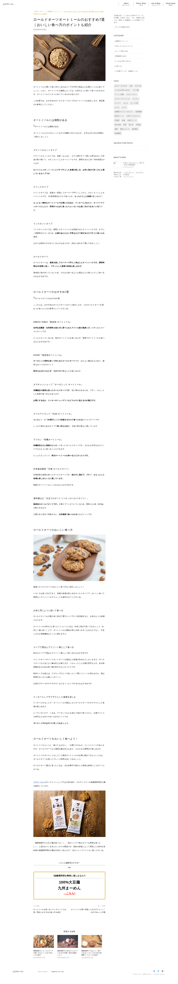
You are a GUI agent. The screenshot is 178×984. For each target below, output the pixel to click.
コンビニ (135, 99)
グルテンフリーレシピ (122, 99)
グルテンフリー (131, 94)
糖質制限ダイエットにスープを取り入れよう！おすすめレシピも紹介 (43, 953)
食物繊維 (118, 133)
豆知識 (138, 124)
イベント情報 (119, 94)
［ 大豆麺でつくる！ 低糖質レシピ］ (126, 71)
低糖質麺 (138, 111)
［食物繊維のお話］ (120, 56)
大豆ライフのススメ (133, 116)
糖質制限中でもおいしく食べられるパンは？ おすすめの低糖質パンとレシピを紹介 (91, 953)
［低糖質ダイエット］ (53, 11)
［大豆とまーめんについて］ (123, 46)
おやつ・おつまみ (121, 86)
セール (125, 103)
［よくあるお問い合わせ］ (123, 61)
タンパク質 (134, 103)
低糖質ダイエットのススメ (124, 111)
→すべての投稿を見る (122, 27)
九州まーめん (38, 11)
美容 (124, 124)
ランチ (124, 107)
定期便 (117, 120)
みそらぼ (138, 86)
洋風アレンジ (131, 120)
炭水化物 (118, 124)
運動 (116, 129)
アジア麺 (135, 90)
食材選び (135, 129)
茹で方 (131, 124)
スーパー (118, 103)
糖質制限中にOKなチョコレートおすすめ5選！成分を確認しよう (67, 953)
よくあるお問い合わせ (122, 90)
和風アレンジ (119, 116)
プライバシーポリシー (43, 971)
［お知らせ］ (118, 66)
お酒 (130, 86)
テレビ (117, 107)
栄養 (123, 120)
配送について (124, 129)
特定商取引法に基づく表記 (57, 971)
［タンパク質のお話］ (121, 51)
